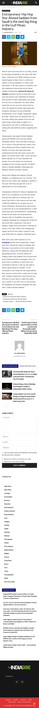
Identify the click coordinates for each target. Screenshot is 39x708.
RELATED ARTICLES (10, 366)
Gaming (6, 525)
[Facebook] (4, 37)
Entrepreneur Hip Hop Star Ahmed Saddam (15, 299)
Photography (8, 539)
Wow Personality (9, 582)
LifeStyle (7, 532)
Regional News (9, 550)
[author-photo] (19, 350)
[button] (3, 2)
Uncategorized (8, 574)
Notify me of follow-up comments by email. (17, 459)
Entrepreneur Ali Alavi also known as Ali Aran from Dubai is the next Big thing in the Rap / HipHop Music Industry (10, 327)
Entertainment (11, 7)
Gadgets (7, 521)
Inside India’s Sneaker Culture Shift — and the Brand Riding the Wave (19, 646)
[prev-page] (3, 406)
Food (5, 518)
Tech (5, 567)
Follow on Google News (24, 702)
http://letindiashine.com (19, 356)
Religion (6, 553)
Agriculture (7, 486)
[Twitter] (9, 37)
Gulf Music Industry (8, 301)
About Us (8, 700)
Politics (6, 543)
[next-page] (6, 406)
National (6, 536)
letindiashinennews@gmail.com (23, 676)
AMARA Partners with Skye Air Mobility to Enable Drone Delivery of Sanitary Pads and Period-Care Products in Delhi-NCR (18, 630)
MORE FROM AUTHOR (28, 366)
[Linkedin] (18, 37)
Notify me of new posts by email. (14, 461)
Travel (6, 571)
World (6, 578)
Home (4, 7)
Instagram (6, 242)
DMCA (30, 700)
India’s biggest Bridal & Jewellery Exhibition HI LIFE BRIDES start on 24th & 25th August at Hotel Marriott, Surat (19, 639)
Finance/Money (9, 514)
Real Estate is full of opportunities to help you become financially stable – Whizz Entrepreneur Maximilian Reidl (29, 327)
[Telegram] (22, 37)
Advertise (15, 700)
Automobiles (8, 497)
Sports (6, 564)
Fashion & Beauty (9, 511)
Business (7, 500)
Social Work (8, 560)
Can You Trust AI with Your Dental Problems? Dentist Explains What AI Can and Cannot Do (20, 603)
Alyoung (10, 294)
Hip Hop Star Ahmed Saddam (24, 301)
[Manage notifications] (34, 703)
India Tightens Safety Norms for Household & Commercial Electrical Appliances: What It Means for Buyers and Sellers (19, 622)
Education (7, 504)
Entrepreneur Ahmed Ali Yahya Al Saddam (14, 296)
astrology (7, 493)
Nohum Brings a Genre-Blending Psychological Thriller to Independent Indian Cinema (24, 386)
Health (6, 528)
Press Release (8, 546)
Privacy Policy (12, 702)
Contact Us (23, 700)
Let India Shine (8, 32)
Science (6, 557)
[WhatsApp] (13, 37)
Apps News (7, 490)
